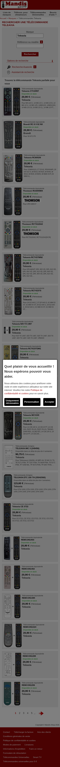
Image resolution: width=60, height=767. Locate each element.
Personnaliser (31, 402)
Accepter (49, 402)
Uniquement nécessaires (12, 401)
